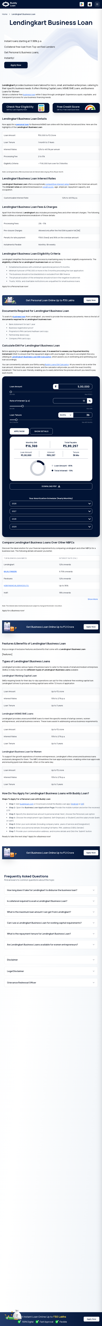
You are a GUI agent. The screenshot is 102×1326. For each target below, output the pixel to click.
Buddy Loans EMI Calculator (57, 364)
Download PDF (49, 486)
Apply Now (16, 65)
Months (63, 415)
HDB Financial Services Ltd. (16, 585)
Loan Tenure (16, 415)
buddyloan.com (26, 804)
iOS (82, 804)
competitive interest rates (57, 184)
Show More (93, 599)
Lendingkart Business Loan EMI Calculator (31, 357)
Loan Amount (16, 386)
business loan (29, 94)
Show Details (41, 431)
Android (74, 804)
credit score (48, 187)
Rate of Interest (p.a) (20, 400)
